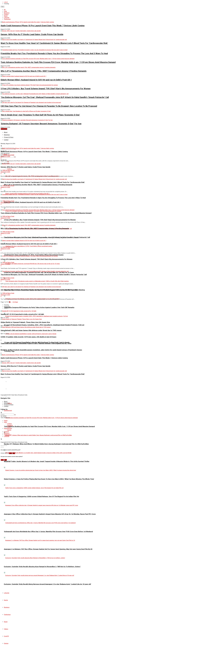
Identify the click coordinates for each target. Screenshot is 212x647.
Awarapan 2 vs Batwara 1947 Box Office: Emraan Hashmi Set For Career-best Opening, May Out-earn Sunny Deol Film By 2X (48, 549)
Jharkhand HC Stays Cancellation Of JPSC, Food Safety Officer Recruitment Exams (33, 255)
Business (6, 13)
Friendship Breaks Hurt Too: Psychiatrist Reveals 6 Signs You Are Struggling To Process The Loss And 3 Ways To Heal (54, 53)
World (5, 16)
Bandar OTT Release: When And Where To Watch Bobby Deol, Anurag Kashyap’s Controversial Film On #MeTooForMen (46, 444)
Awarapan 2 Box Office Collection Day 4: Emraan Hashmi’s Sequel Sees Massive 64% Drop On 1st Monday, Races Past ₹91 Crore (50, 514)
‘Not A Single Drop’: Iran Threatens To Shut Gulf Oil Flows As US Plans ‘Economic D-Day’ (40, 115)
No (13, 453)
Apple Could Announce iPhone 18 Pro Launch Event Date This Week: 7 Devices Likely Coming (42, 25)
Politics (6, 14)
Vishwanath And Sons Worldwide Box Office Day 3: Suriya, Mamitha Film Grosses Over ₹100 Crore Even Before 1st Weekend (48, 531)
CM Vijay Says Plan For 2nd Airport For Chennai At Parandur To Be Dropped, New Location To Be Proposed (49, 106)
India (5, 11)
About (5, 132)
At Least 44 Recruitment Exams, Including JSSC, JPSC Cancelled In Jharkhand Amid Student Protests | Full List (44, 325)
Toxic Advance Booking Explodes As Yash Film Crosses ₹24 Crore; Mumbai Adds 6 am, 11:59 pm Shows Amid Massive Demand (58, 62)
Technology (7, 19)
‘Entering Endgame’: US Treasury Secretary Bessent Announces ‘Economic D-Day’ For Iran (41, 123)
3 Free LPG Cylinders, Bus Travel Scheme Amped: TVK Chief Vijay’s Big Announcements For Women (46, 88)
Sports (6, 600)
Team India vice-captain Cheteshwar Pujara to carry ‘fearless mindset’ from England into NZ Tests (36, 343)
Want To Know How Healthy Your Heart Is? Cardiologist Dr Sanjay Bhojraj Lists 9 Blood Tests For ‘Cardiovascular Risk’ (54, 43)
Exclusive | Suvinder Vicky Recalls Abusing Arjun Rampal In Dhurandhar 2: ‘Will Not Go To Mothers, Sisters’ (42, 567)
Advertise (7, 403)
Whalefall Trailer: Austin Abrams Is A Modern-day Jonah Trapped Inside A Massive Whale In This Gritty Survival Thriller (46, 461)
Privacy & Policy (8, 404)
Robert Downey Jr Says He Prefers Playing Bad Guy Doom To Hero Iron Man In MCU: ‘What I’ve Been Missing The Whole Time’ (49, 479)
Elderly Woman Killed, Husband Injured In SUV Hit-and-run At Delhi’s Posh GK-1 (36, 80)
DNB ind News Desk (8, 155)
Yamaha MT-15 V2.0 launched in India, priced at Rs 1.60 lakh (22, 314)
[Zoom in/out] (6, 445)
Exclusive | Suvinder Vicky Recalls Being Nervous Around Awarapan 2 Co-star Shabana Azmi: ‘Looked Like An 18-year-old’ (47, 584)
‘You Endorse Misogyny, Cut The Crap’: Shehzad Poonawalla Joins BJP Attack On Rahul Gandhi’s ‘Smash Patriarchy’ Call (55, 97)
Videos (6, 629)
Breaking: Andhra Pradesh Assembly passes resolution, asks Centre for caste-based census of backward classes (41, 350)
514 (14, 302)
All (4, 9)
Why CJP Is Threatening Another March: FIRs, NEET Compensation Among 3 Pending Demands (43, 71)
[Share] (3, 445)
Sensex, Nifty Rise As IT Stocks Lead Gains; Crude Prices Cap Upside (32, 34)
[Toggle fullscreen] (4, 445)
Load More (4, 129)
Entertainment (8, 410)
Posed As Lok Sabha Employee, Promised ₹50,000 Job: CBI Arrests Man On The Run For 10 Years (39, 272)
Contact (6, 406)
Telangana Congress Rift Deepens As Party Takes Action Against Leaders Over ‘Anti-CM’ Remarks (39, 307)
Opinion (6, 643)
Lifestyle (6, 17)
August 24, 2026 (5, 156)
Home (5, 420)
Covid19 (6, 636)
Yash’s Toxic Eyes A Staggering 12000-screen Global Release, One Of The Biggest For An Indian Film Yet (41, 496)
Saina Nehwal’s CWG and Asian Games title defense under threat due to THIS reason (31, 330)
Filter (2, 6)
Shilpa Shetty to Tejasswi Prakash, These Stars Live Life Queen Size (25, 322)
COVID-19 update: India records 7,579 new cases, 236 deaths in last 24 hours (28, 337)
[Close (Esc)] (1, 445)
